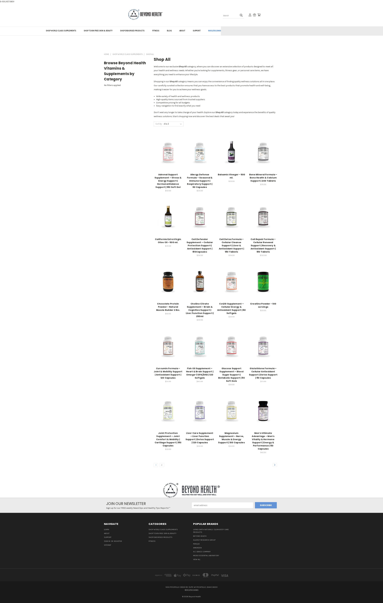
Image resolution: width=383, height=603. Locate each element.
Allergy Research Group (204, 540)
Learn (106, 529)
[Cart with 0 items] (258, 14)
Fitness (152, 541)
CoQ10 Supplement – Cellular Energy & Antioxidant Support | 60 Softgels (231, 308)
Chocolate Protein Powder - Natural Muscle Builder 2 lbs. (168, 307)
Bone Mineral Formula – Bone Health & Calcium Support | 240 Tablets (263, 177)
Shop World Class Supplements (163, 529)
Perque (196, 544)
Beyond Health (199, 536)
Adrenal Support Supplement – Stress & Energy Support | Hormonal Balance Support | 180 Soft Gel (168, 181)
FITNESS (155, 30)
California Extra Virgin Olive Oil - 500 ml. (168, 241)
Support (107, 537)
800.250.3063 (214, 30)
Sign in (107, 541)
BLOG (169, 30)
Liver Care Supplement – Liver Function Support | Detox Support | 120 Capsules (200, 438)
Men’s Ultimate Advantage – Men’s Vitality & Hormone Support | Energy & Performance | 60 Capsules (263, 441)
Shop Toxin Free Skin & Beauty (162, 533)
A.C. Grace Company (202, 552)
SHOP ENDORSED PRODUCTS (132, 30)
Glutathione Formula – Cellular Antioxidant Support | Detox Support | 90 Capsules (263, 373)
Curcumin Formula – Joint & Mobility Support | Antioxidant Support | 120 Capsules (168, 373)
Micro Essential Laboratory (206, 555)
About (107, 533)
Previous (375, 593)
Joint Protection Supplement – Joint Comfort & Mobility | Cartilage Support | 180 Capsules (168, 439)
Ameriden (197, 548)
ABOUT (182, 30)
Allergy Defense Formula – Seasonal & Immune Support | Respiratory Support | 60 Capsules (200, 181)
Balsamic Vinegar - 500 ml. (231, 176)
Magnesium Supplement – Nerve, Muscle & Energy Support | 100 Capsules (231, 438)
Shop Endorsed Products (160, 537)
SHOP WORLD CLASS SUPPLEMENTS (61, 30)
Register (118, 541)
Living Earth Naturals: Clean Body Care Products (211, 530)
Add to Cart (168, 155)
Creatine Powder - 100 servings (263, 305)
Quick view (168, 149)
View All (196, 559)
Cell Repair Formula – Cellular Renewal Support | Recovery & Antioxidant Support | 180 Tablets (263, 245)
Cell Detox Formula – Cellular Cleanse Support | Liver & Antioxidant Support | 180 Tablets (231, 245)
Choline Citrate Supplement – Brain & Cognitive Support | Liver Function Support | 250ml (200, 310)
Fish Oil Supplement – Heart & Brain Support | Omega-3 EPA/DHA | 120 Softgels (199, 373)
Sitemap (107, 545)
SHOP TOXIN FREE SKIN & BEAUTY (98, 30)
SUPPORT (197, 30)
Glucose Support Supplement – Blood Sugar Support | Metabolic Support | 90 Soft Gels (231, 374)
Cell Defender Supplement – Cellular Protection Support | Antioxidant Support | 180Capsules (200, 245)
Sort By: (158, 124)
